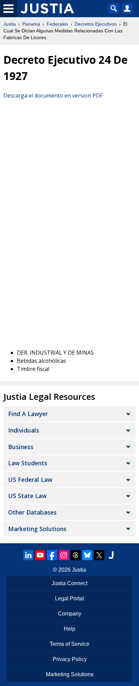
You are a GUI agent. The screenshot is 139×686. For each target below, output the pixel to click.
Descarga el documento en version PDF (53, 95)
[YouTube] (40, 555)
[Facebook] (52, 555)
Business (20, 447)
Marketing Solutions (37, 529)
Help (69, 629)
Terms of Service (69, 644)
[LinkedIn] (28, 555)
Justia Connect (69, 583)
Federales (57, 24)
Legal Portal (69, 598)
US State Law (27, 496)
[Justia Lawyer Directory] (111, 555)
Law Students (27, 463)
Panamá (31, 24)
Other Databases (32, 512)
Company (69, 613)
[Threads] (76, 555)
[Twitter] (99, 555)
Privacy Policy (70, 659)
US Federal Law (30, 479)
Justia (9, 24)
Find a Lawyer (28, 414)
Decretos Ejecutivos (96, 24)
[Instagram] (64, 555)
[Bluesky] (87, 555)
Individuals (23, 430)
